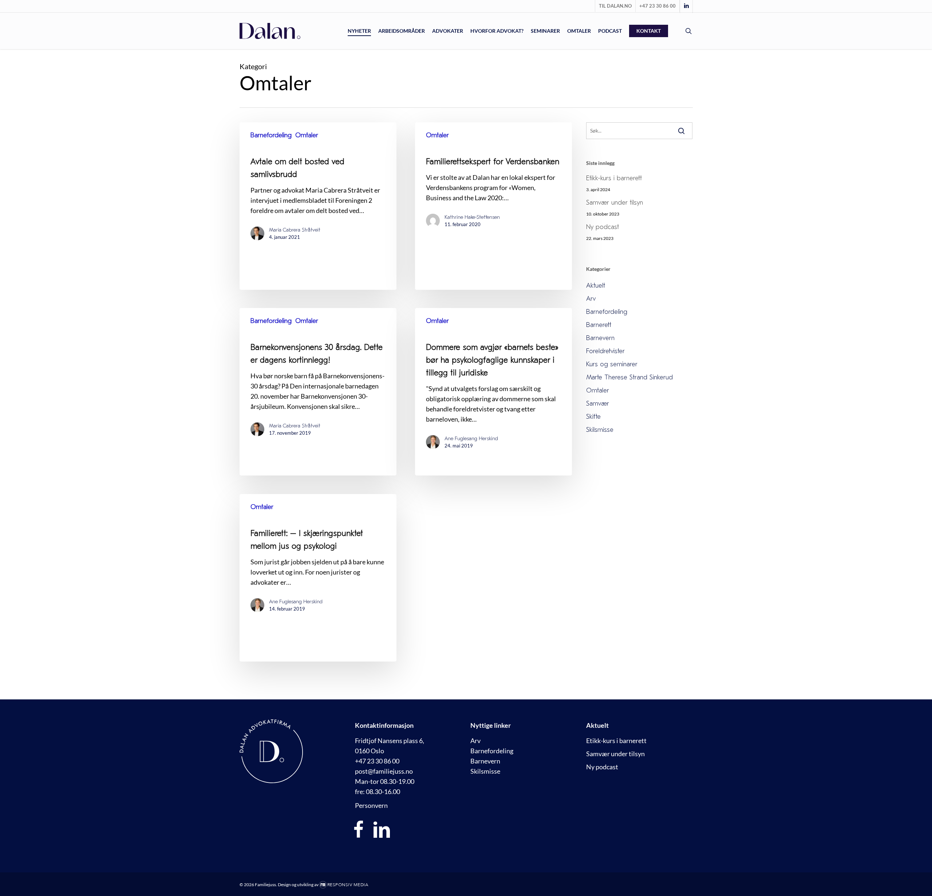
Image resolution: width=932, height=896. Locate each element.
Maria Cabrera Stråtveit (294, 230)
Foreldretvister (605, 351)
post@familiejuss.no (384, 771)
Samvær (597, 403)
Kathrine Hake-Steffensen (472, 217)
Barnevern (600, 338)
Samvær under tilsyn (614, 202)
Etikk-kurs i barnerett (614, 178)
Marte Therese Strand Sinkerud (629, 377)
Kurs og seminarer (611, 364)
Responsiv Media (347, 885)
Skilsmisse (599, 430)
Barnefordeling (271, 135)
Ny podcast (602, 227)
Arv (591, 299)
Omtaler (306, 135)
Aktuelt (595, 285)
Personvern (371, 805)
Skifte (593, 417)
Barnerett (598, 325)
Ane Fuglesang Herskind (471, 438)
